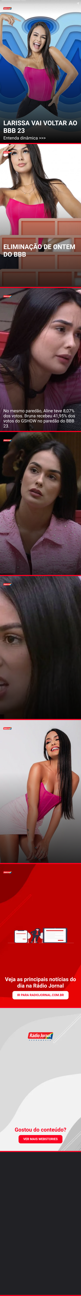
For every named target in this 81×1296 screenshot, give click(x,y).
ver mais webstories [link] (40, 1139)
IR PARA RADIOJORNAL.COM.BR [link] (40, 995)
